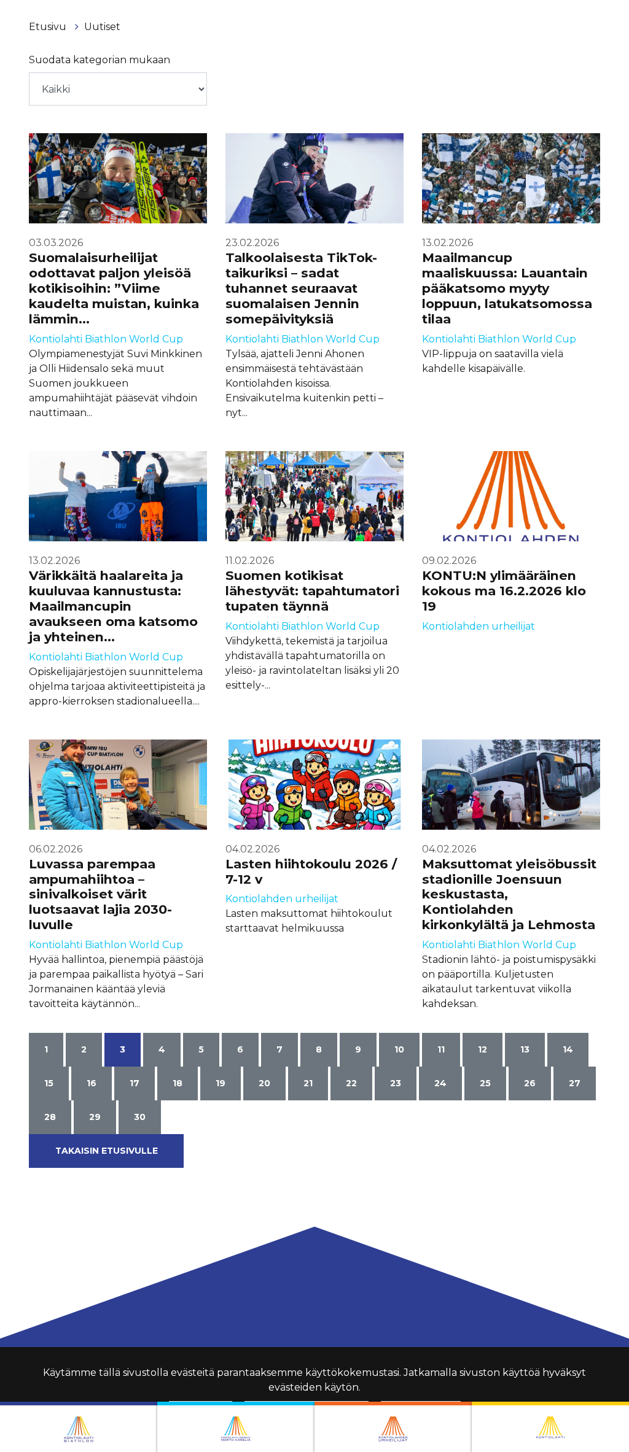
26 (530, 1083)
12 (482, 1049)
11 (441, 1049)
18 (177, 1083)
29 (95, 1117)
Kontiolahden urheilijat (478, 626)
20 (264, 1083)
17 (134, 1083)
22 (351, 1083)
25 (485, 1083)
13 (524, 1049)
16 (91, 1083)
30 (140, 1117)
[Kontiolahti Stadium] (550, 1427)
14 (568, 1049)
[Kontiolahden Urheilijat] (393, 1427)
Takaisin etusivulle (106, 1151)
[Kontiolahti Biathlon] (78, 1427)
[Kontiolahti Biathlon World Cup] (235, 1427)
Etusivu (49, 27)
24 (440, 1083)
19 (220, 1083)
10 (399, 1049)
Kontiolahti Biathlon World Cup (106, 339)
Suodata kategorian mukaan (99, 60)
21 (308, 1083)
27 (574, 1083)
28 (50, 1117)
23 (395, 1083)
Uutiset (102, 27)
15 (48, 1083)
